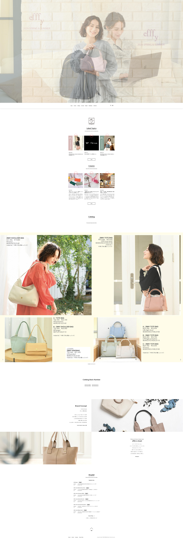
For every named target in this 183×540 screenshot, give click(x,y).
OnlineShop (90, 105)
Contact (73, 537)
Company (76, 537)
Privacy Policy (81, 537)
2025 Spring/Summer (95, 384)
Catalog (78, 105)
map (80, 482)
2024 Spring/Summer (95, 385)
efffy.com (91, 121)
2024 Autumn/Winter (88, 385)
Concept (82, 105)
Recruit (69, 537)
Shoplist (86, 105)
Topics (72, 105)
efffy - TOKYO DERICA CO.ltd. (105, 537)
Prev (1, 291)
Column (75, 105)
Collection (95, 105)
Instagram (137, 456)
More (91, 159)
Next (182, 291)
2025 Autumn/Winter (88, 384)
